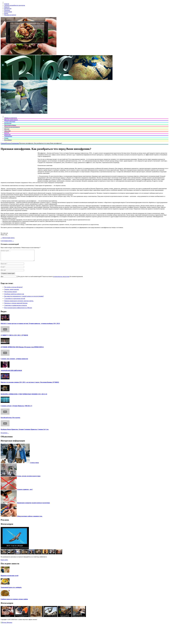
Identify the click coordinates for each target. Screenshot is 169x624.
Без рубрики (8, 140)
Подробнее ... (5, 433)
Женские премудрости (11, 119)
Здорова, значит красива (11, 289)
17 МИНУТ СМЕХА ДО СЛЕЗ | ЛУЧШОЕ (14, 335)
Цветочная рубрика (10, 125)
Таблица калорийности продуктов (14, 5)
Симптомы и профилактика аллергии (15, 305)
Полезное (7, 10)
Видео (6, 13)
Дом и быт (7, 130)
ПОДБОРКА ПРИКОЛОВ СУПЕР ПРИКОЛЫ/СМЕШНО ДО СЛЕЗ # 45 (24, 394)
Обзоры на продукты (10, 118)
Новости (6, 7)
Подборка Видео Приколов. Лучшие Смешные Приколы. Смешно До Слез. (25, 429)
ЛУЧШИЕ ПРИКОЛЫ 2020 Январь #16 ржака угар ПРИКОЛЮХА (22, 347)
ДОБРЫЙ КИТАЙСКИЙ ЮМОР (11, 370)
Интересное (7, 8)
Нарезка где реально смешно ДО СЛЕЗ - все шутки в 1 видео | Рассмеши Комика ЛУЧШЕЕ (30, 382)
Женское (6, 129)
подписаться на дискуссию (61, 276)
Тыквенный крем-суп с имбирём (11, 587)
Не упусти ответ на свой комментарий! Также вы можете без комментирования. (50, 276)
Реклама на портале (10, 15)
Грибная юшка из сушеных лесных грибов (14, 599)
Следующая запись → (7, 240)
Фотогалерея (8, 11)
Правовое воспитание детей (9, 575)
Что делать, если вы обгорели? (13, 287)
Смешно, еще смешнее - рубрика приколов (14, 358)
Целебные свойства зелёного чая (14, 294)
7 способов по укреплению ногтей (14, 298)
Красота (6, 132)
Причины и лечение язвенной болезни (15, 303)
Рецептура (7, 134)
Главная (6, 3)
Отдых (6, 138)
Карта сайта (4, 560)
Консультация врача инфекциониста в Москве (18, 307)
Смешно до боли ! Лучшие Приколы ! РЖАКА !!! (16, 406)
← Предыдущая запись (8, 237)
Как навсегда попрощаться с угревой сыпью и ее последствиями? (24, 296)
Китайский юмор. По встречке (10, 417)
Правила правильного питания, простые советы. (19, 301)
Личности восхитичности (12, 127)
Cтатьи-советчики (9, 121)
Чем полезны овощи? (10, 291)
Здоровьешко (8, 136)
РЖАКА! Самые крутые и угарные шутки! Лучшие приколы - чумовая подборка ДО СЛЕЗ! (30, 323)
